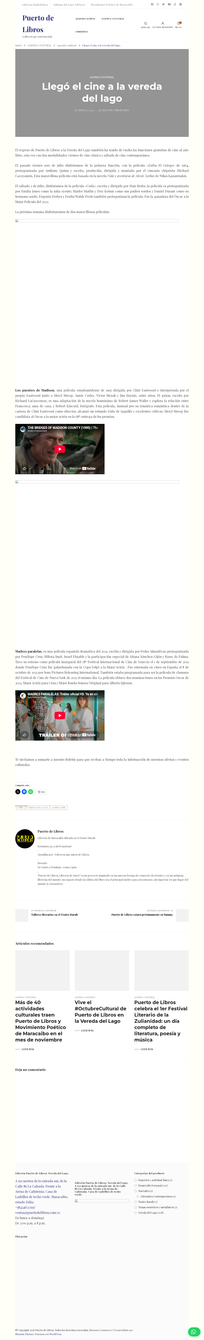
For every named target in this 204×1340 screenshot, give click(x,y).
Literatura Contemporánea (156, 1196)
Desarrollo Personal (150, 1185)
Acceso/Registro (162, 27)
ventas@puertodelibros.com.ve (37, 1212)
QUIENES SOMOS (85, 18)
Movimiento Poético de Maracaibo (112, 4)
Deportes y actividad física (153, 1180)
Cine (20, 807)
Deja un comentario (115, 110)
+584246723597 (25, 1207)
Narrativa (143, 1191)
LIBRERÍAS (82, 31)
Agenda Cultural (102, 77)
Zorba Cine (59, 807)
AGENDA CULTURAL (113, 18)
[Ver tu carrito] (179, 24)
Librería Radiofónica (35, 4)
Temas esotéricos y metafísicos (156, 1207)
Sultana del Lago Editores (69, 4)
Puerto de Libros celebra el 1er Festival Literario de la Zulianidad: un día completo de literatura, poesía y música (160, 1021)
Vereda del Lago (38, 807)
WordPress (55, 1334)
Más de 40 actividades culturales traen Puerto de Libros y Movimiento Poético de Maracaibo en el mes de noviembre (40, 1021)
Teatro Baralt (146, 1201)
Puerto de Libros (44, 1330)
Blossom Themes (24, 1334)
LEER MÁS (28, 1049)
